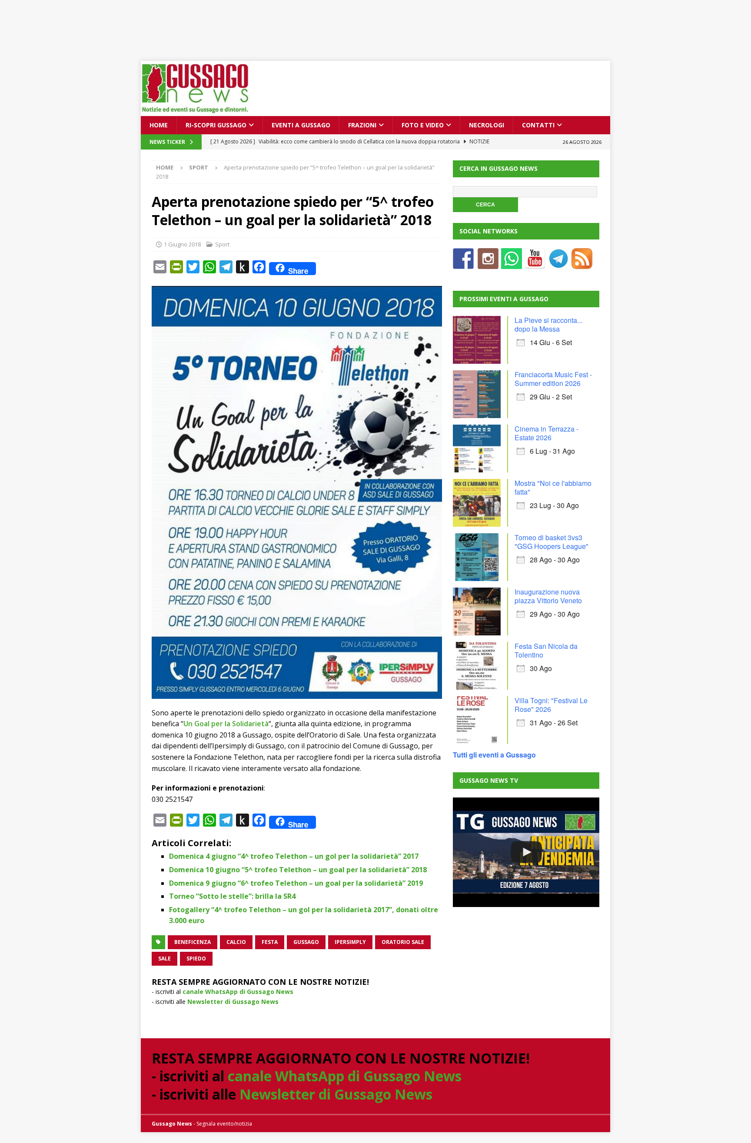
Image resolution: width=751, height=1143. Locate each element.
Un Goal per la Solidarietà (226, 723)
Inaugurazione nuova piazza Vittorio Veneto (548, 596)
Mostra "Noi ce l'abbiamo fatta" (553, 487)
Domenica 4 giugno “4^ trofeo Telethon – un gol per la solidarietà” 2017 (294, 856)
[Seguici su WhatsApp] (511, 263)
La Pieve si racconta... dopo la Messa (548, 324)
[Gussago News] (195, 111)
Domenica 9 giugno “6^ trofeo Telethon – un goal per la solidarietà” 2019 (296, 883)
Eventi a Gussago (301, 125)
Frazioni (362, 125)
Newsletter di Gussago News (233, 1001)
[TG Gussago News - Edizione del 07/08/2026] (526, 852)
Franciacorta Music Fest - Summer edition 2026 (553, 378)
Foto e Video (423, 125)
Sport (222, 244)
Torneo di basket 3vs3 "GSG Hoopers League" (551, 541)
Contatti (538, 125)
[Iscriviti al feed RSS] (582, 263)
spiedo (196, 958)
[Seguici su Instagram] (488, 263)
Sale (164, 958)
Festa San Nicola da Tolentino (546, 650)
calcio (236, 942)
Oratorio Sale (403, 942)
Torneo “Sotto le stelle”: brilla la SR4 (232, 896)
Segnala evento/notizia (224, 1123)
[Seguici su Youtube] (535, 263)
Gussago (306, 942)
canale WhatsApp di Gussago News (238, 991)
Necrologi (486, 125)
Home (159, 125)
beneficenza (192, 942)
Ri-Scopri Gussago (216, 125)
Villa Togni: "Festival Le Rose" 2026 (551, 704)
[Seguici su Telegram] (558, 263)
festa (270, 942)
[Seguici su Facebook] (463, 263)
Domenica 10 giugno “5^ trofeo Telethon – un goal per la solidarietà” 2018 (298, 869)
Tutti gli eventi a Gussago (494, 755)
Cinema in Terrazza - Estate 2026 (546, 433)
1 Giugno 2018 (182, 244)
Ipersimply (350, 942)
